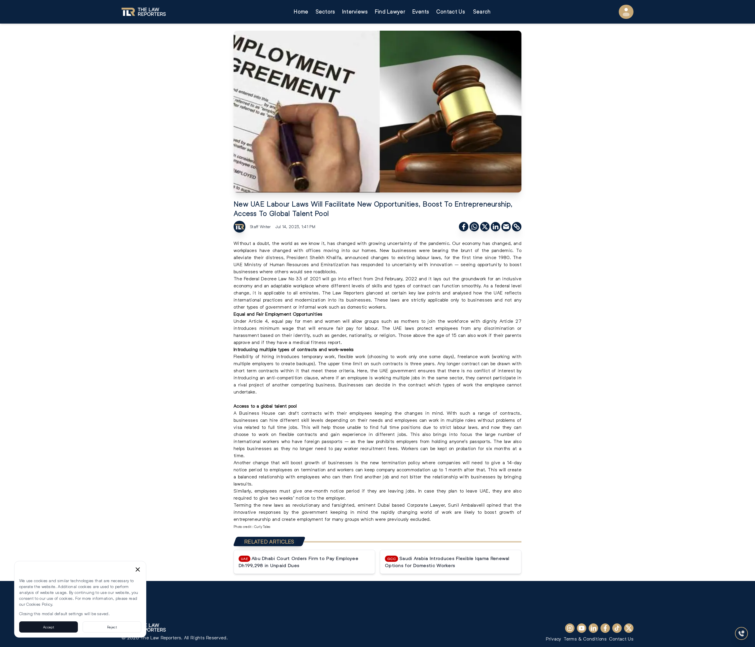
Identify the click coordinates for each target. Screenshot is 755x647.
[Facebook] (605, 628)
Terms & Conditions (585, 638)
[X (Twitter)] (628, 628)
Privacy (553, 638)
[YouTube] (581, 628)
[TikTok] (617, 628)
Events (420, 12)
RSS (127, 610)
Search (482, 12)
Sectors (325, 12)
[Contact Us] (741, 633)
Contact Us (450, 12)
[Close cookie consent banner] (137, 569)
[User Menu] (626, 12)
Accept (48, 627)
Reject (112, 627)
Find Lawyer (390, 12)
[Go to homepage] (144, 12)
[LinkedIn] (593, 628)
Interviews (355, 12)
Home (301, 12)
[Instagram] (570, 628)
